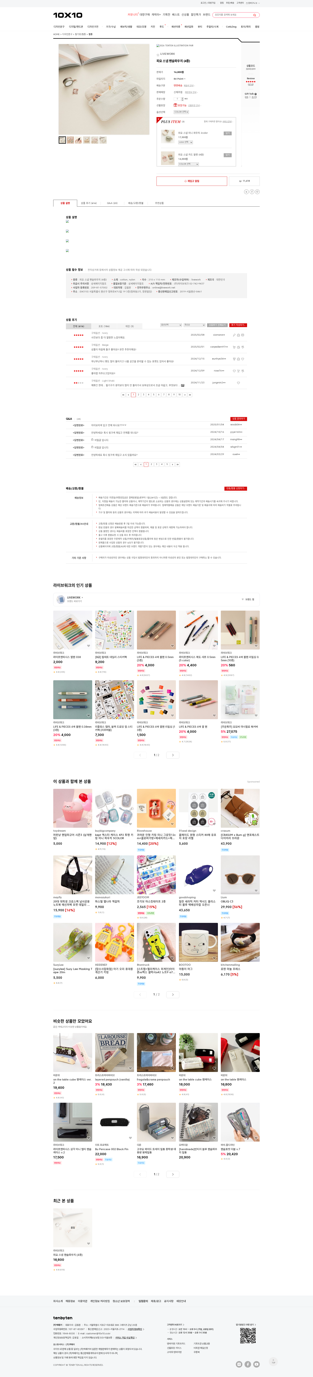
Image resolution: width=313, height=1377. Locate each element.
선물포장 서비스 (174, 1348)
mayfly (57, 897)
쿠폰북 (197, 1352)
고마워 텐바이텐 (174, 1352)
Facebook (251, 191)
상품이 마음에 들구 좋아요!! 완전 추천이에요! (113, 349)
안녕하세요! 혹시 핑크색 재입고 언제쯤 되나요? (114, 433)
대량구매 (145, 15)
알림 (222, 3)
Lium (224, 897)
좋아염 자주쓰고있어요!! (103, 373)
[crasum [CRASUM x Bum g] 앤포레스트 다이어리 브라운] (240, 820)
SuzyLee (58, 965)
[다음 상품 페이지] (172, 755)
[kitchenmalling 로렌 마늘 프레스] (240, 950)
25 (246, 97)
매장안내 (181, 1301)
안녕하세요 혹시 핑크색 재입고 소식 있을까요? (114, 455)
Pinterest (257, 191)
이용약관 (82, 1301)
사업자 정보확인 (135, 1329)
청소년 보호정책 (121, 1301)
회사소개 (58, 1301)
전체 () (78, 326)
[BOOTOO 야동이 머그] (198, 952)
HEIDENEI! (101, 965)
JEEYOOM (143, 897)
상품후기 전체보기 (217, 325)
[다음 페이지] (185, 395)
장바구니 (252, 3)
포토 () (104, 326)
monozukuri (102, 897)
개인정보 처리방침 (100, 1301)
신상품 (185, 15)
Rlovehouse (144, 831)
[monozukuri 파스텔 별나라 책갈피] (114, 884)
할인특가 (196, 15)
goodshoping (187, 897)
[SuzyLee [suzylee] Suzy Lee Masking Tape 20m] (72, 954)
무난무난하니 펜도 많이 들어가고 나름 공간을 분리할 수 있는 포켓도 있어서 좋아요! (132, 361)
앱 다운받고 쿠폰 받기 (245, 1324)
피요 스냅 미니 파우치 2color (193, 133)
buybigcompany (105, 831)
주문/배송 (230, 3)
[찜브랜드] (158, 54)
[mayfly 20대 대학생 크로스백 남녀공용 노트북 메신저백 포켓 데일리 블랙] (72, 886)
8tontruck (143, 965)
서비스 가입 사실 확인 (125, 1337)
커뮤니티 (133, 15)
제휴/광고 (156, 1301)
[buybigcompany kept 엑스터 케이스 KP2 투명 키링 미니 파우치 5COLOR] (114, 820)
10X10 (67, 15)
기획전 (166, 15)
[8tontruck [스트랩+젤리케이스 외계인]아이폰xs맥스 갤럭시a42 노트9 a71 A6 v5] (156, 954)
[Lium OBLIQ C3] (240, 887)
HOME (56, 34)
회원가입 (211, 3)
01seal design (187, 831)
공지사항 (169, 1301)
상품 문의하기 (238, 419)
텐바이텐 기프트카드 (176, 1343)
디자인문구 (67, 34)
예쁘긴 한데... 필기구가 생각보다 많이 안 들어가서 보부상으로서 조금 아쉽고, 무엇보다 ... (136, 385)
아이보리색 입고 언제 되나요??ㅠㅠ (108, 425)
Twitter (246, 191)
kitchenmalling (230, 965)
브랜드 (206, 15)
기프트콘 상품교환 (202, 1343)
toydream (59, 831)
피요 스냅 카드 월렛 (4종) (191, 155)
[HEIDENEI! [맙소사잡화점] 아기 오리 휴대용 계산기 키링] (114, 952)
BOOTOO (185, 965)
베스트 (176, 15)
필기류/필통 (80, 34)
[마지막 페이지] (190, 395)
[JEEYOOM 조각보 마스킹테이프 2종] (156, 887)
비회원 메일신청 (201, 1348)
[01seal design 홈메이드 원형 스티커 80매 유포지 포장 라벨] (198, 818)
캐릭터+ (156, 15)
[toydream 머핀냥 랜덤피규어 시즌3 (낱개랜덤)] (72, 818)
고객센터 (240, 3)
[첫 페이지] (123, 395)
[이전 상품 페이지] (140, 755)
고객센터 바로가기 (174, 1324)
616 (251, 84)
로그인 (203, 3)
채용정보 (70, 1301)
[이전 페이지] (128, 395)
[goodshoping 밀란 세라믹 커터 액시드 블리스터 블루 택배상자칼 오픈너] (198, 886)
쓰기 (254, 97)
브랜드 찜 (248, 600)
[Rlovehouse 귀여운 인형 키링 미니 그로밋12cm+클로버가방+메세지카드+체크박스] (156, 820)
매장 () (130, 326)
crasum (225, 831)
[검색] (254, 15)
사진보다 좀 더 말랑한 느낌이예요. (108, 338)
